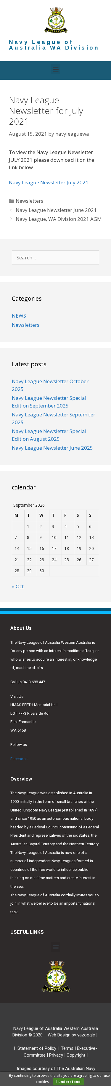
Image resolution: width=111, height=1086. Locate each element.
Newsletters (29, 200)
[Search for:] (55, 257)
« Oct (18, 586)
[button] (55, 69)
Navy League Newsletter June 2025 (52, 447)
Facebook (19, 759)
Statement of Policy (36, 1048)
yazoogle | (88, 1035)
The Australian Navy (76, 1068)
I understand (68, 1081)
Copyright (76, 1055)
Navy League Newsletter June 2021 (56, 210)
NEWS (19, 315)
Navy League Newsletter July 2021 (49, 182)
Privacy (56, 1055)
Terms (67, 1048)
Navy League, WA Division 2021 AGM (59, 218)
